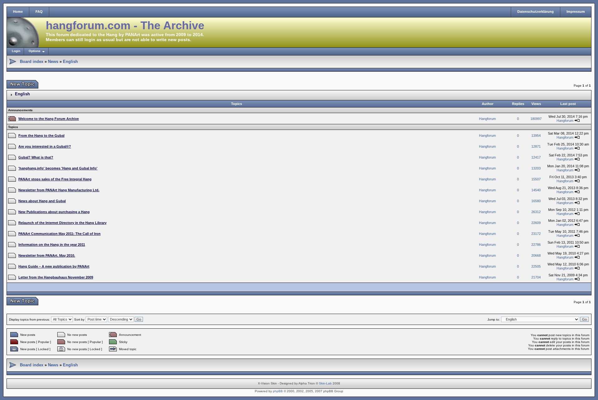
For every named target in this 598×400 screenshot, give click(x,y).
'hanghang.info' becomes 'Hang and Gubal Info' (57, 168)
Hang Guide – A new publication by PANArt (53, 266)
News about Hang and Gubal (42, 201)
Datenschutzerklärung (535, 11)
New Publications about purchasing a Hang (54, 212)
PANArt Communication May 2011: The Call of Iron (59, 234)
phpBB (278, 391)
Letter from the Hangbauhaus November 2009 (55, 277)
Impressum (576, 11)
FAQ (39, 11)
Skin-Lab (325, 383)
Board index (31, 61)
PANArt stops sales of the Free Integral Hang (55, 179)
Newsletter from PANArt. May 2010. (46, 255)
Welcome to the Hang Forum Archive (48, 119)
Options (34, 51)
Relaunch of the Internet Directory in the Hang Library (62, 223)
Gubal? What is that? (35, 157)
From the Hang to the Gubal (41, 135)
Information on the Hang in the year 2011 (51, 244)
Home (18, 11)
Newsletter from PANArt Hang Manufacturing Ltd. (58, 190)
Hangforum (487, 119)
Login (16, 51)
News (53, 61)
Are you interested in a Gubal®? (44, 146)
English (70, 61)
